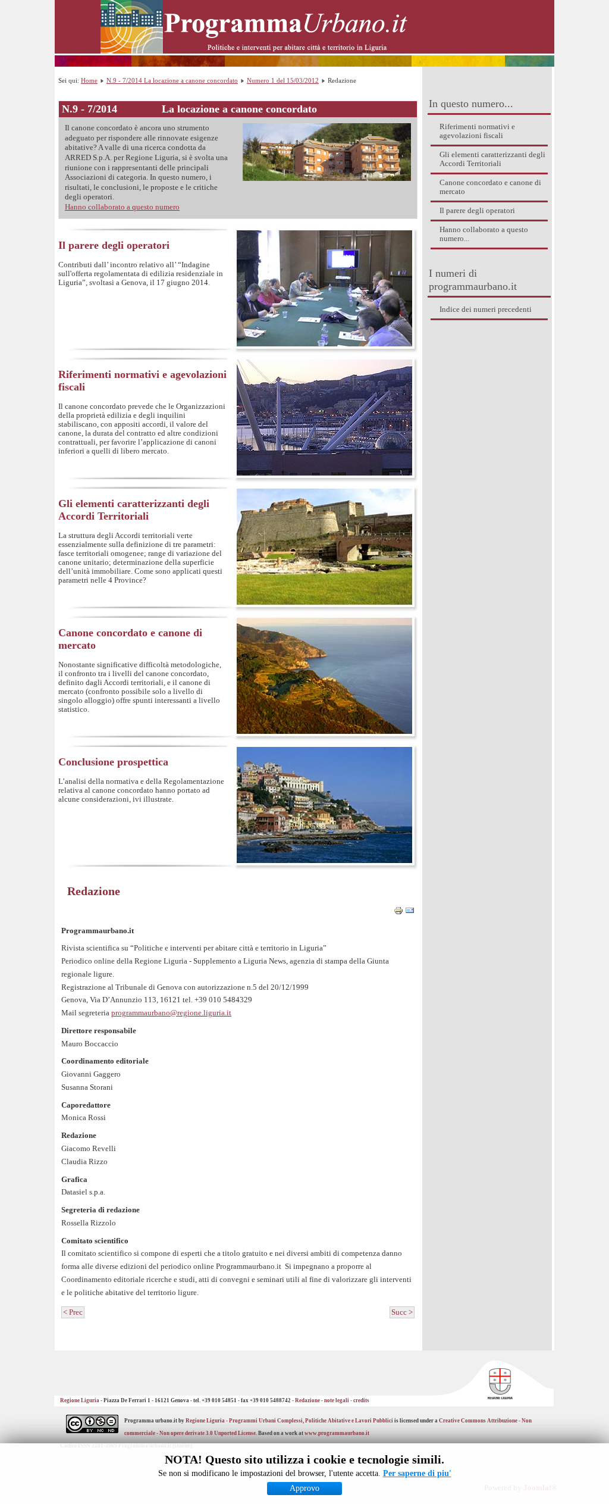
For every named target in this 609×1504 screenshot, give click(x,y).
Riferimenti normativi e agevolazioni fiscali (477, 131)
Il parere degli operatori (477, 211)
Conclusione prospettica (113, 762)
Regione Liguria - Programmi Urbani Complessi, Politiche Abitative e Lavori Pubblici (289, 1421)
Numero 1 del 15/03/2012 (283, 80)
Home (89, 80)
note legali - (338, 1400)
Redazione (93, 891)
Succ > (402, 1312)
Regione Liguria (80, 1400)
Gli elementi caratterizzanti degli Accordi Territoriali (492, 159)
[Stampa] (398, 913)
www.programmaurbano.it (336, 1433)
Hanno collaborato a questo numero (122, 207)
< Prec (73, 1312)
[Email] (410, 913)
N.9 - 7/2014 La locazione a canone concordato (172, 80)
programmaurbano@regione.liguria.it (171, 1013)
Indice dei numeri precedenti (486, 309)
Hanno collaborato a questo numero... (484, 234)
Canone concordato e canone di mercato (490, 187)
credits (361, 1400)
